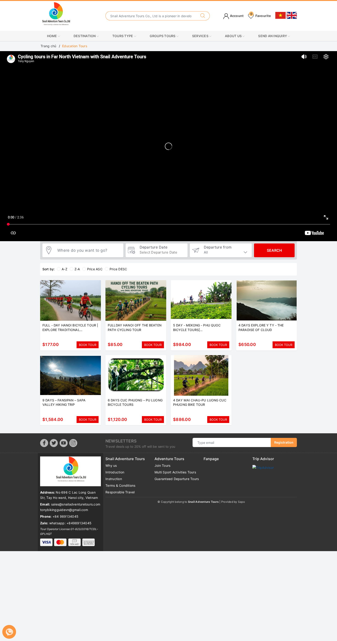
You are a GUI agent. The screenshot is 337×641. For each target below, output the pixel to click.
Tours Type (123, 36)
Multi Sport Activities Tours (175, 472)
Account (236, 16)
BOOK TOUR (87, 345)
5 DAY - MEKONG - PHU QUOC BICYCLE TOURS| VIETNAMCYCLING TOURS (197, 329)
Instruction (113, 479)
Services (200, 36)
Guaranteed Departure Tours (177, 479)
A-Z (64, 269)
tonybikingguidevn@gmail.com (64, 510)
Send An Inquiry (273, 36)
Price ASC (94, 269)
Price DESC (118, 269)
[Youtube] (64, 443)
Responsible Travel (120, 492)
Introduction (114, 472)
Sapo (241, 501)
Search (274, 250)
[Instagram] (73, 443)
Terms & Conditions (120, 485)
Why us (111, 465)
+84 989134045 (65, 516)
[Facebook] (44, 443)
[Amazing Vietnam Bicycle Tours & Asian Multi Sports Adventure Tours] (55, 15)
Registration (283, 442)
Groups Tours (163, 36)
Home (52, 36)
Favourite (260, 16)
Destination (85, 36)
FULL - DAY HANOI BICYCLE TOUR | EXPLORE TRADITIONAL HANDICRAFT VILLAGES (70, 329)
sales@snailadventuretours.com (75, 504)
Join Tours (163, 465)
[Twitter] (54, 443)
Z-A (77, 269)
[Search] (203, 15)
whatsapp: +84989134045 (70, 523)
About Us (233, 36)
